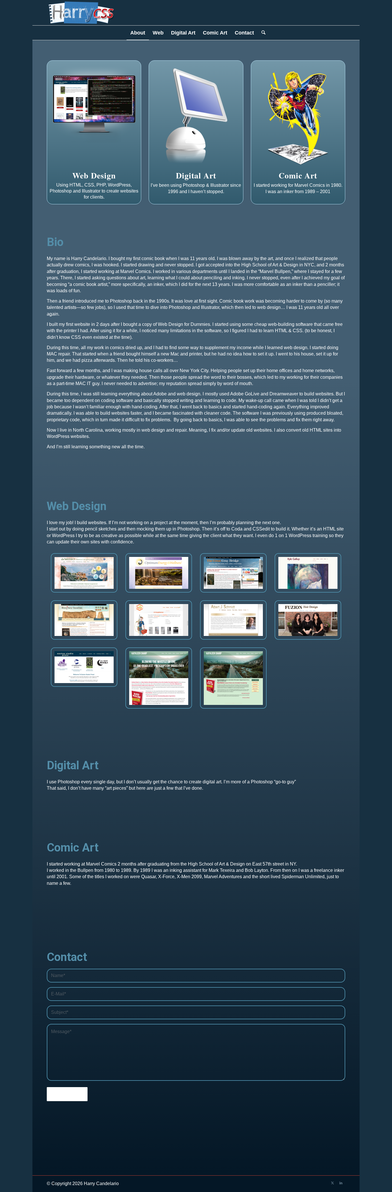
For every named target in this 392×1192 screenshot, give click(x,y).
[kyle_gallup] (308, 572)
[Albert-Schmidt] (233, 619)
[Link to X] (332, 1182)
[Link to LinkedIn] (341, 1182)
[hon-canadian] (84, 619)
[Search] (261, 33)
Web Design (94, 175)
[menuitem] (138, 33)
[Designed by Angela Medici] (84, 572)
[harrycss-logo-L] (81, 12)
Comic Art (298, 175)
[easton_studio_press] (84, 667)
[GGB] (233, 572)
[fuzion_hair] (308, 619)
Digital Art (196, 175)
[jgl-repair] (158, 619)
